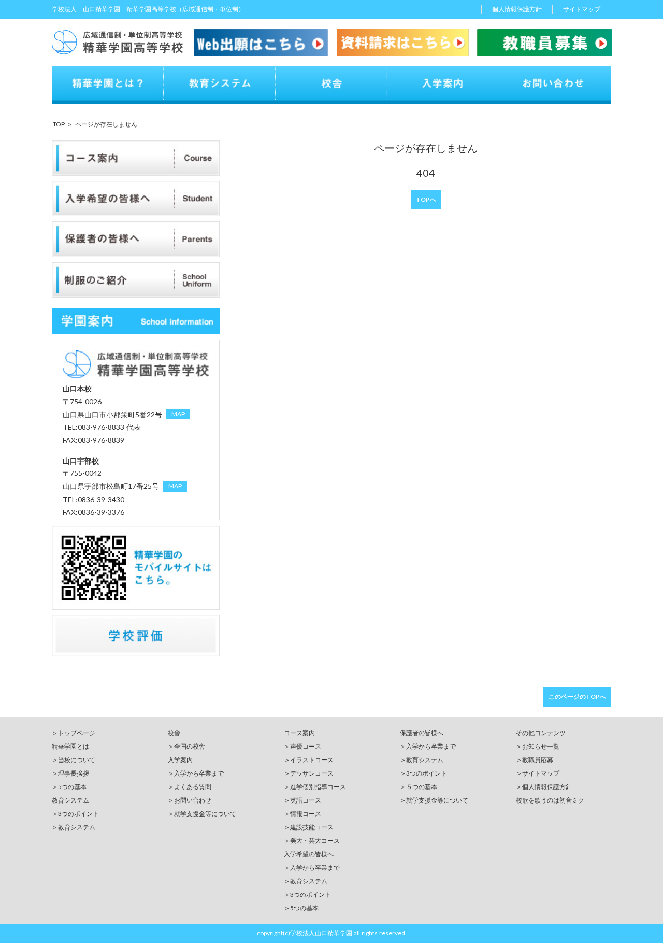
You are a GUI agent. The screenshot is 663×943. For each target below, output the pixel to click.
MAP (178, 414)
